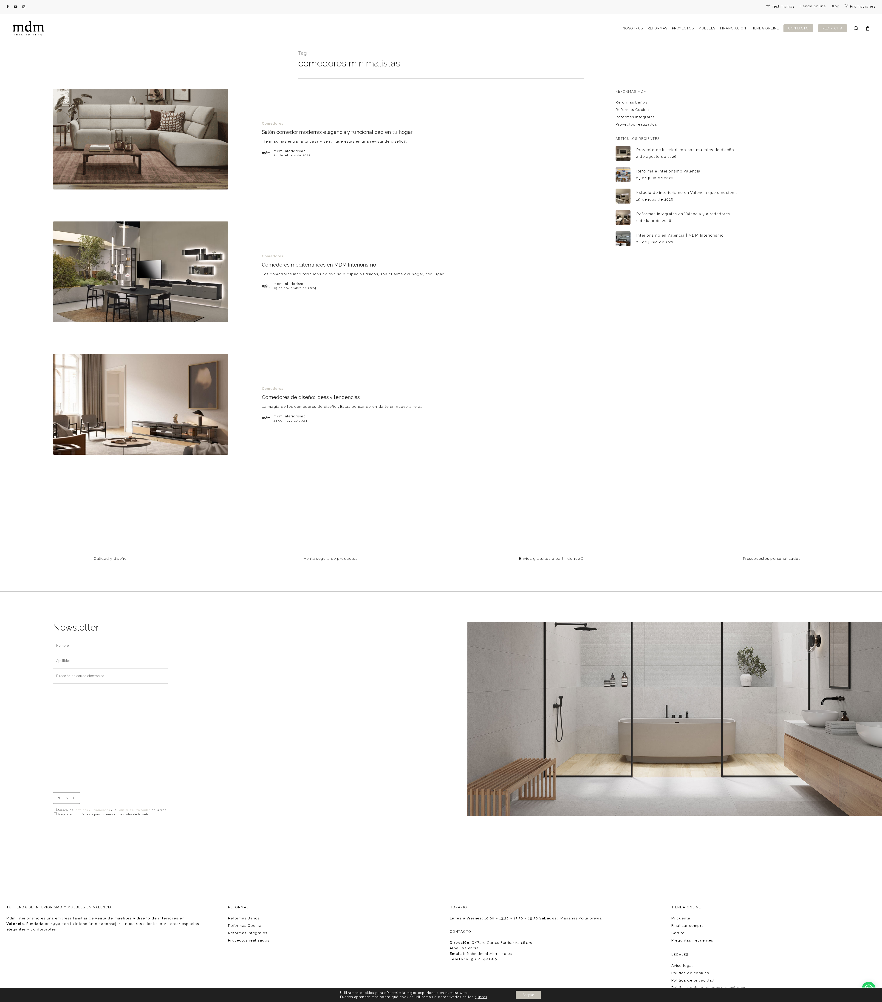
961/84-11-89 (484, 959)
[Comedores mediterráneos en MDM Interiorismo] (140, 271)
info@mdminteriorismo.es (487, 954)
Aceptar (528, 995)
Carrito (678, 933)
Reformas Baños (631, 102)
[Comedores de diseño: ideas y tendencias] (140, 404)
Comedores (272, 123)
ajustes (481, 997)
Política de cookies (690, 973)
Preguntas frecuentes (692, 940)
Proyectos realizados (636, 124)
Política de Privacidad (134, 810)
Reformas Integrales (635, 117)
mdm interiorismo (290, 151)
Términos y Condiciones (92, 810)
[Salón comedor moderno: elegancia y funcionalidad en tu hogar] (140, 139)
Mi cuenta (680, 918)
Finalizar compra (687, 926)
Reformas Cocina (632, 110)
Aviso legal (682, 966)
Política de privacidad (693, 980)
